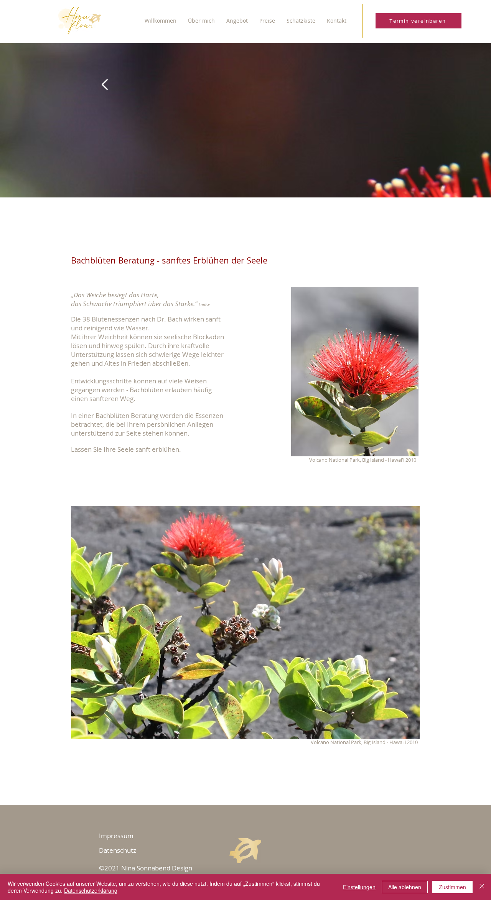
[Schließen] (481, 887)
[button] (201, 20)
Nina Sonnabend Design (156, 868)
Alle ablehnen (404, 887)
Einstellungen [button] (359, 887)
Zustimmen (452, 887)
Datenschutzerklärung (90, 890)
